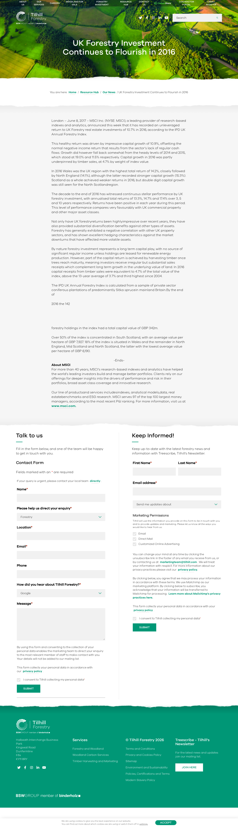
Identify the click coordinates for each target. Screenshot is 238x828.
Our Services (39, 3)
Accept (166, 822)
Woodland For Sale (74, 3)
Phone (22, 565)
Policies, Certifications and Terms (148, 774)
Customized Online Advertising (159, 544)
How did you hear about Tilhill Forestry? (49, 584)
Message (25, 603)
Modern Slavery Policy (140, 780)
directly (95, 481)
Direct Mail (145, 539)
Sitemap (131, 761)
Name (22, 489)
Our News (109, 92)
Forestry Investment (102, 3)
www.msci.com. (63, 406)
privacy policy (32, 671)
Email (22, 546)
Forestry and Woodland (88, 749)
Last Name (187, 463)
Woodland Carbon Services (91, 755)
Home (72, 92)
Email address (145, 483)
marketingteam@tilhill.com (178, 562)
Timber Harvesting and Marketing (95, 761)
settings (143, 824)
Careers (55, 3)
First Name (142, 463)
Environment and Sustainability (147, 767)
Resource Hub (126, 3)
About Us (23, 3)
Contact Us (144, 3)
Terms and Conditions (140, 749)
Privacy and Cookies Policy (143, 755)
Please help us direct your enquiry (44, 508)
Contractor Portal (186, 3)
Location (24, 527)
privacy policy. (188, 570)
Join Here (189, 767)
